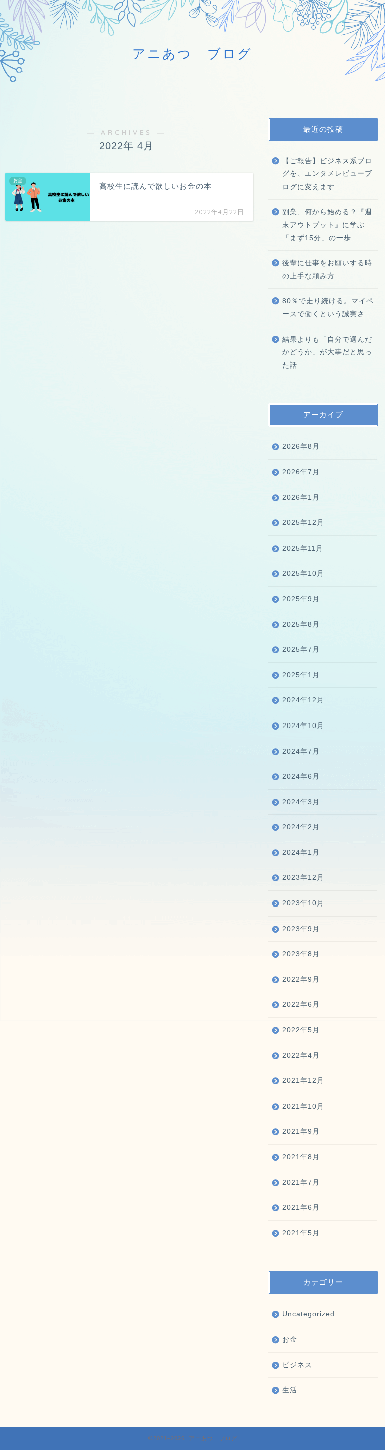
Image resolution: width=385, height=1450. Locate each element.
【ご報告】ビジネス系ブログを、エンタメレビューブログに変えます (327, 174)
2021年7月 (301, 1182)
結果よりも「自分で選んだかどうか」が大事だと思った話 (327, 352)
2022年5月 (301, 1030)
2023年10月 (303, 903)
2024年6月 (301, 776)
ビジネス (297, 1365)
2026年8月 (301, 446)
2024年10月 (303, 726)
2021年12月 (303, 1080)
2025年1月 (301, 675)
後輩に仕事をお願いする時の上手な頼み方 (327, 269)
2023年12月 (303, 877)
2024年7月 (301, 751)
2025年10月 (303, 573)
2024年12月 (303, 700)
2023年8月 (301, 954)
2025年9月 (301, 599)
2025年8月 (301, 624)
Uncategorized (308, 1314)
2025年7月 (301, 649)
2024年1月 (301, 852)
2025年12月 (303, 522)
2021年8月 (301, 1157)
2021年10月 (303, 1106)
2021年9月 (301, 1131)
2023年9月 (301, 929)
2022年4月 (301, 1055)
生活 (289, 1390)
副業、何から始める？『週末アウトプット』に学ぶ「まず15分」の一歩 (327, 224)
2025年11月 (302, 548)
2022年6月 (301, 1004)
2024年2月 (301, 827)
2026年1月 (301, 497)
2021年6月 (301, 1207)
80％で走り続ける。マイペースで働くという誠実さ (328, 307)
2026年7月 (301, 472)
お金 (289, 1339)
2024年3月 (301, 802)
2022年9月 (301, 979)
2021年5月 (301, 1233)
